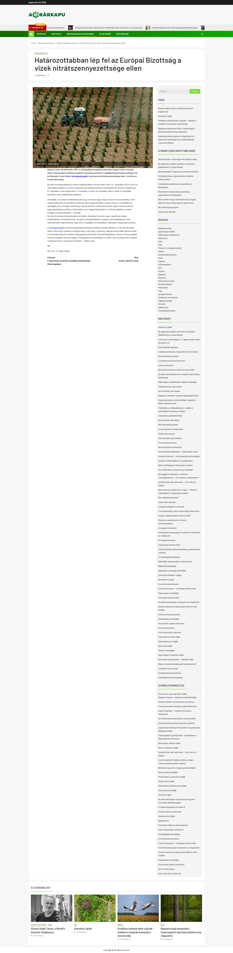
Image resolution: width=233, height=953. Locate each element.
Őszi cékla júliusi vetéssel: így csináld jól (175, 470)
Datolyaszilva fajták (166, 816)
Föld (160, 245)
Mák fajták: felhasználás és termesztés (175, 562)
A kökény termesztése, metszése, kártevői (176, 723)
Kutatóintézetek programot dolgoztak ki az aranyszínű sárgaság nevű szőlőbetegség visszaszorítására (176, 139)
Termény (162, 304)
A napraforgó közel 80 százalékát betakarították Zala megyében (68, 260)
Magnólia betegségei (167, 566)
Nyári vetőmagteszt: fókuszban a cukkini (175, 465)
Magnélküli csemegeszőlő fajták (172, 571)
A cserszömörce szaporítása (170, 429)
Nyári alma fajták (165, 646)
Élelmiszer (162, 238)
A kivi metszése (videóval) (169, 632)
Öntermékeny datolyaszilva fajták (172, 786)
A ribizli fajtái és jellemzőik (169, 812)
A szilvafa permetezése (168, 584)
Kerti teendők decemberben (170, 438)
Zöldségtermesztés (166, 311)
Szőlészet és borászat (168, 297)
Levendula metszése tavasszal (171, 361)
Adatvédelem (122, 34)
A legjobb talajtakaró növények (171, 507)
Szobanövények (165, 294)
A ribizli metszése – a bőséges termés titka (177, 589)
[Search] (202, 34)
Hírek (160, 258)
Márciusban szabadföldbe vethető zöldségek (177, 382)
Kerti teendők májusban (168, 347)
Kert (160, 268)
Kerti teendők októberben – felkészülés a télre (178, 452)
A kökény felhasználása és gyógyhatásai (175, 461)
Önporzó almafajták (166, 650)
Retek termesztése (166, 434)
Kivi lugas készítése (167, 540)
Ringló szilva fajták (166, 781)
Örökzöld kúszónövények (169, 614)
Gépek (161, 251)
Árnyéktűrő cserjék (166, 580)
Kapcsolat (56, 34)
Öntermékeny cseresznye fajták (171, 777)
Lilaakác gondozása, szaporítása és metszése (178, 352)
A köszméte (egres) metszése (171, 623)
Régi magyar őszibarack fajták (171, 655)
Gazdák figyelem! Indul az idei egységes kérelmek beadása (150, 28)
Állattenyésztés (165, 228)
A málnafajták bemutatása (169, 557)
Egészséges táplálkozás (168, 235)
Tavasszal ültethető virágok (170, 575)
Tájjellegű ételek (165, 301)
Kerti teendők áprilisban (168, 356)
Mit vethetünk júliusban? (168, 207)
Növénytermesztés (41, 53)
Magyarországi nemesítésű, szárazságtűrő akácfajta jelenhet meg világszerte (181, 932)
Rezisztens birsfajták (167, 790)
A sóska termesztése (167, 443)
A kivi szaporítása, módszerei (170, 830)
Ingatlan (161, 261)
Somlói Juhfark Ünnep (128, 259)
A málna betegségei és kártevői (171, 807)
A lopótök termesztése (168, 668)
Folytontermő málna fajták (169, 637)
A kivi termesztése (166, 628)
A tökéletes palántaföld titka (170, 416)
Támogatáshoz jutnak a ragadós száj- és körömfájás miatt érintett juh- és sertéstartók (83, 28)
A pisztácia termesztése (168, 598)
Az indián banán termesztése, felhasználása (177, 719)
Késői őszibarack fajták (168, 748)
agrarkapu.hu (41, 75)
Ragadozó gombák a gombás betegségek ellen (178, 396)
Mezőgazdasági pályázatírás (80, 34)
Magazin (162, 274)
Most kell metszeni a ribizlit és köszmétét (176, 370)
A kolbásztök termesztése (169, 673)
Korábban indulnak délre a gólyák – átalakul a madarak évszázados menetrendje (135, 932)
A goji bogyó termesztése (169, 545)
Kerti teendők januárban (168, 425)
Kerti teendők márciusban (169, 391)
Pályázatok (163, 287)
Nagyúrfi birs (163, 821)
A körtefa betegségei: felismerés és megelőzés (178, 602)
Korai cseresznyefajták (168, 772)
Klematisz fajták (165, 116)
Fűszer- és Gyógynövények (170, 248)
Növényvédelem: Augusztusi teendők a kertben (178, 172)
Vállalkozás (163, 307)
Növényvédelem (165, 284)
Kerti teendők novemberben (170, 447)
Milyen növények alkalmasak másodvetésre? (177, 664)
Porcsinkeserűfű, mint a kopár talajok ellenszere (178, 511)
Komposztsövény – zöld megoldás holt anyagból (179, 456)
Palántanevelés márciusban (170, 387)
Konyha (161, 271)
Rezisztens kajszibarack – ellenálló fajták (176, 659)
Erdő (160, 241)
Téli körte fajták (164, 795)
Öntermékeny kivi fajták (168, 641)
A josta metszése (165, 365)
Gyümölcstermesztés (167, 255)
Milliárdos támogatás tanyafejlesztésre (198, 28)
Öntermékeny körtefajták (168, 619)
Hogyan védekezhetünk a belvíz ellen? (174, 516)
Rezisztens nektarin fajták (169, 743)
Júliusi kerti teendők (166, 212)
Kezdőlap (41, 34)
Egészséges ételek (166, 232)
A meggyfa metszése (167, 528)
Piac (160, 291)
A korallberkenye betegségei (170, 677)
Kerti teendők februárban (168, 420)
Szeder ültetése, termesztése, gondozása (176, 702)
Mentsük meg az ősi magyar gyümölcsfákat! (177, 768)
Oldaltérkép (105, 34)
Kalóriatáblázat (164, 264)
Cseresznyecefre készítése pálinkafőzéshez (177, 706)
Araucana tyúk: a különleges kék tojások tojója (177, 159)
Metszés (162, 278)
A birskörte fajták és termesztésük (173, 825)
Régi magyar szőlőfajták (168, 593)
